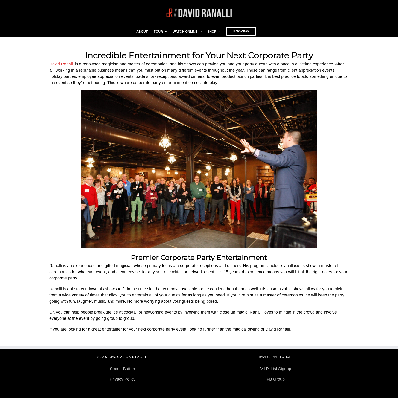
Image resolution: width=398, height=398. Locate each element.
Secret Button (122, 368)
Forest (122, 389)
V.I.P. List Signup (275, 368)
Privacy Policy (122, 379)
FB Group (276, 379)
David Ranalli (61, 64)
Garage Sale (275, 389)
